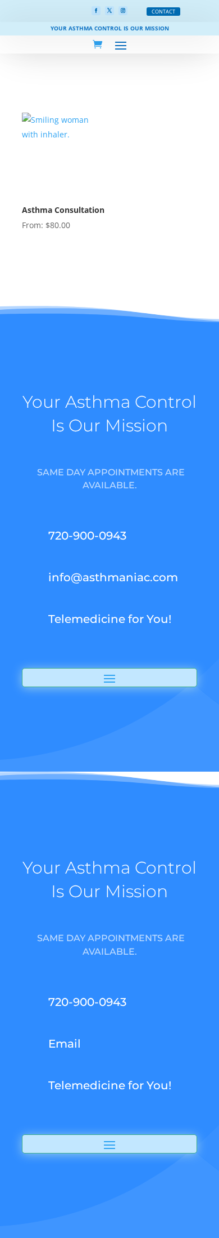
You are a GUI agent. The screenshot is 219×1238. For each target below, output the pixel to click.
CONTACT (163, 11)
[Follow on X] (109, 10)
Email (64, 1043)
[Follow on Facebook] (96, 10)
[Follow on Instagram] (122, 10)
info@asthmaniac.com (113, 577)
